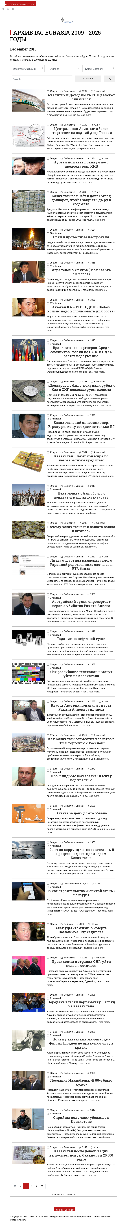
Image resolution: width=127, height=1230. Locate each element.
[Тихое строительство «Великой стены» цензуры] (28, 891)
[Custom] (13, 9)
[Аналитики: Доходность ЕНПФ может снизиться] (28, 100)
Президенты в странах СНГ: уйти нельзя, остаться (81, 963)
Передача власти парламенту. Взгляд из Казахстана (81, 1004)
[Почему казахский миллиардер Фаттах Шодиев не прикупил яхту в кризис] (28, 1040)
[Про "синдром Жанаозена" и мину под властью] (28, 776)
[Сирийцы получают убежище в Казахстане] (28, 1119)
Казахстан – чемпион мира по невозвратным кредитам (81, 458)
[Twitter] (8, 9)
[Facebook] (3, 9)
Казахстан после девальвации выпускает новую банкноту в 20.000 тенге (81, 1155)
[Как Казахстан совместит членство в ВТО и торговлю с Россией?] (28, 742)
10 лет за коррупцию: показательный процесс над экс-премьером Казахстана (81, 853)
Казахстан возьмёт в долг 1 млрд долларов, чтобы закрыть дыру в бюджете (81, 200)
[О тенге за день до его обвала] (28, 813)
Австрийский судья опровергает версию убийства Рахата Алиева (81, 603)
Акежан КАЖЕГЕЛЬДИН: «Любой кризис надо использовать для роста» (81, 309)
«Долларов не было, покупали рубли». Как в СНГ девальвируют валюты (81, 387)
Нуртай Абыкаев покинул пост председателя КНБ (81, 164)
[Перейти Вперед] (36, 1186)
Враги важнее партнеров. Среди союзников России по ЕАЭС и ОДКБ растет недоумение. (81, 351)
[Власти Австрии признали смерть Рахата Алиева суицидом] (28, 710)
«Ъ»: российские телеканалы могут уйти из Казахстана (81, 673)
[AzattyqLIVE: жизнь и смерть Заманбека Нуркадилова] (28, 931)
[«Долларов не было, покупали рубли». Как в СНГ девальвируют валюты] (28, 391)
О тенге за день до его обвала (81, 813)
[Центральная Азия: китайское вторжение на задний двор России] (28, 135)
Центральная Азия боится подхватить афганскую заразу (81, 495)
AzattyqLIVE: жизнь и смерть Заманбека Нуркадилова (81, 930)
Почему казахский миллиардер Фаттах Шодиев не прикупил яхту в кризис (81, 1043)
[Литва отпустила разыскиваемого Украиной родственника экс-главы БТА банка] (28, 565)
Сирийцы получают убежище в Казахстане (81, 1119)
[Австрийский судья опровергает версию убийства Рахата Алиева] (28, 603)
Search (89, 78)
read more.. (86, 115)
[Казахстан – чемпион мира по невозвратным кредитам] (28, 462)
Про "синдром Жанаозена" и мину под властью (81, 778)
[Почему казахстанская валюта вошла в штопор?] (28, 530)
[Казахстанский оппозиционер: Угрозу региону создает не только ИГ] (28, 426)
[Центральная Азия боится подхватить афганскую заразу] (28, 495)
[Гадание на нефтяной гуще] (28, 639)
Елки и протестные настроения (81, 237)
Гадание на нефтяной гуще (81, 638)
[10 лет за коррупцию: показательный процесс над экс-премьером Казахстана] (28, 850)
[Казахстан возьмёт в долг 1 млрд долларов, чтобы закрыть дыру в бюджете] (28, 201)
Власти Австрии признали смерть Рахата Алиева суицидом (81, 707)
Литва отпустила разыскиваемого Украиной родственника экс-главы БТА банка (81, 564)
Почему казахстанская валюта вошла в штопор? (81, 529)
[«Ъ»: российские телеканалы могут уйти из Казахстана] (28, 673)
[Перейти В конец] (42, 1186)
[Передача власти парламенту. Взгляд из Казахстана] (28, 1002)
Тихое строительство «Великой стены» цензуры (81, 893)
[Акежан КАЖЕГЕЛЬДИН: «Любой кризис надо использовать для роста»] (28, 307)
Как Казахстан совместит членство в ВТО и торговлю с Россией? (81, 741)
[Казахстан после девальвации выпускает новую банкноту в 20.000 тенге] (28, 1155)
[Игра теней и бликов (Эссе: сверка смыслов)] (28, 272)
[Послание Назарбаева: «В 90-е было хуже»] (28, 1080)
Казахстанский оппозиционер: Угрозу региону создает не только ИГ (81, 424)
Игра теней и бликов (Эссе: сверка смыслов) (81, 272)
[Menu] (48, 22)
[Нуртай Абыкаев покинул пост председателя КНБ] (28, 166)
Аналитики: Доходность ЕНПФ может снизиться (81, 97)
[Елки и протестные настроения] (28, 239)
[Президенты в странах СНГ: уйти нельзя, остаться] (28, 965)
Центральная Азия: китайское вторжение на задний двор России (81, 130)
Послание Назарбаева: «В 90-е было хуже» (81, 1082)
